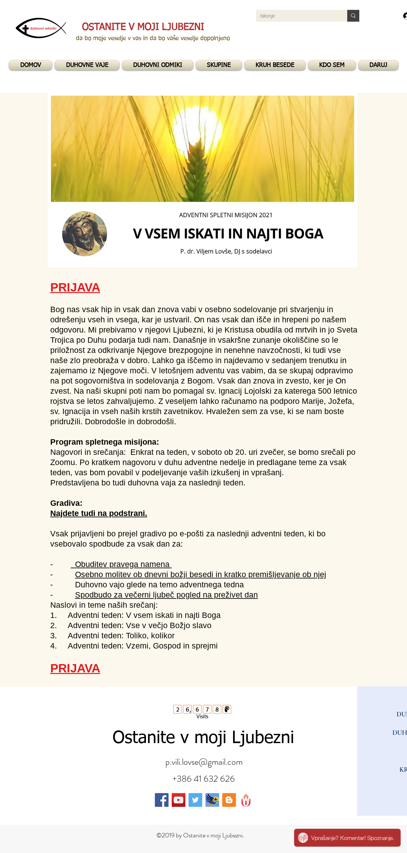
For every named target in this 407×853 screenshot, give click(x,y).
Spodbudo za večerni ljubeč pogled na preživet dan (166, 594)
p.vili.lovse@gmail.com (204, 762)
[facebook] (162, 800)
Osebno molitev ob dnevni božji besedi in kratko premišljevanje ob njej (200, 574)
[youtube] (178, 800)
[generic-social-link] (212, 800)
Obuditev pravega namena (121, 564)
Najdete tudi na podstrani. (98, 513)
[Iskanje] (353, 16)
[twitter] (195, 800)
